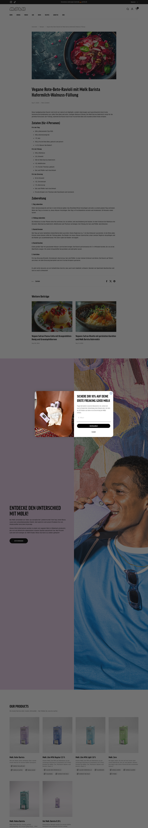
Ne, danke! (94, 432)
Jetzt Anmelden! (94, 426)
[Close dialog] (111, 393)
